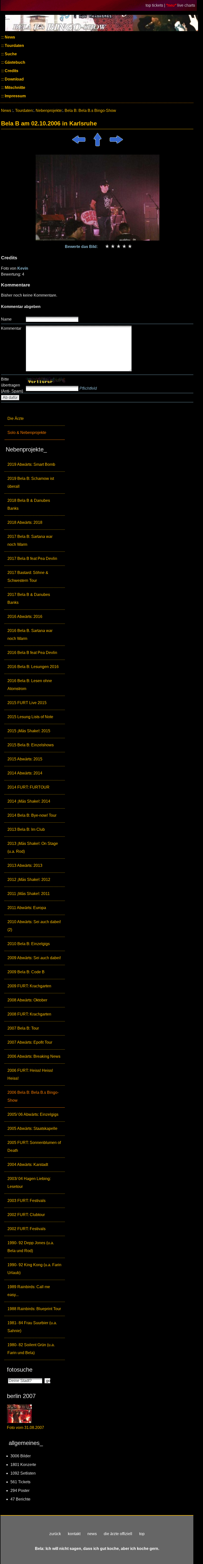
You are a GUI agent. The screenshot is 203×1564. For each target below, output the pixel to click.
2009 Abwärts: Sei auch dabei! (34, 958)
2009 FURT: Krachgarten (29, 986)
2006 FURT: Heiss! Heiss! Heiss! (30, 1074)
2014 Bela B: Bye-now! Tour (31, 815)
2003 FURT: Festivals (26, 1200)
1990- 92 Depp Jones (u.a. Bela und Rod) (30, 1247)
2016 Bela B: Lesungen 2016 (33, 667)
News (9, 37)
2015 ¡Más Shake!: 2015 (28, 731)
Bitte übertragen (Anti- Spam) (12, 385)
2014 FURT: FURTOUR (28, 787)
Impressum (15, 96)
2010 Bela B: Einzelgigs (28, 944)
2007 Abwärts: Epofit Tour (29, 1042)
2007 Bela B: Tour (23, 1028)
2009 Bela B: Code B (26, 972)
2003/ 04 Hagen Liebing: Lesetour (29, 1183)
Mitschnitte (14, 87)
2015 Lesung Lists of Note (30, 717)
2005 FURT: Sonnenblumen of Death (34, 1146)
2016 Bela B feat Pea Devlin (32, 652)
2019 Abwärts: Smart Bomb (31, 464)
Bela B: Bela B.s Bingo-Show (90, 110)
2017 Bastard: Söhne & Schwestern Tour (27, 576)
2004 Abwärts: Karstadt (27, 1164)
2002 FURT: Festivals (26, 1229)
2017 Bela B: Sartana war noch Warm (29, 540)
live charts (186, 5)
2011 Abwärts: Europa (26, 908)
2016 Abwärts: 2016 (24, 616)
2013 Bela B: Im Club (26, 829)
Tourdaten (14, 45)
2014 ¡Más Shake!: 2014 (28, 801)
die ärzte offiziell (118, 1534)
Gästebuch (14, 62)
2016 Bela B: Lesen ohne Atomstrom (29, 685)
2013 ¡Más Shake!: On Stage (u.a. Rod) (32, 847)
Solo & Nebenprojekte (26, 432)
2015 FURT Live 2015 (27, 703)
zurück (55, 1534)
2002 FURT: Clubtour (26, 1215)
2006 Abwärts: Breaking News (33, 1056)
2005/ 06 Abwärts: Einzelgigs (32, 1114)
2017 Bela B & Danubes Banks (28, 598)
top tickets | (156, 5)
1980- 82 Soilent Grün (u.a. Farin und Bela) (31, 1349)
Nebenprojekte (49, 110)
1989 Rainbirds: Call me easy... (28, 1291)
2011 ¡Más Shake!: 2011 (28, 894)
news (92, 1534)
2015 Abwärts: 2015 (24, 759)
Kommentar (11, 328)
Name (6, 319)
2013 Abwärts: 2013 (24, 865)
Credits (11, 71)
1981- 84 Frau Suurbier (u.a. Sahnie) (32, 1327)
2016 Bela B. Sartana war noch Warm (29, 635)
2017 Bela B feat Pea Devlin (32, 558)
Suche (10, 54)
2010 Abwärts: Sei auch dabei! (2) (34, 926)
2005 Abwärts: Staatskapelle (32, 1128)
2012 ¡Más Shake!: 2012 (28, 879)
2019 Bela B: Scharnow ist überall (30, 482)
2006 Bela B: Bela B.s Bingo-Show (33, 1096)
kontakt (74, 1534)
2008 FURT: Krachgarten (29, 1014)
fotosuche (19, 1369)
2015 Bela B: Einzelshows (30, 745)
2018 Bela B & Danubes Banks (28, 504)
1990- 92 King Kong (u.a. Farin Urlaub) (34, 1269)
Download (14, 79)
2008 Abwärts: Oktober (27, 1000)
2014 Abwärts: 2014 (24, 773)
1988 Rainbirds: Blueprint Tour (34, 1309)
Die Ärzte (15, 418)
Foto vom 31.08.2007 (25, 1427)
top (142, 1534)
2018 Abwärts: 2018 (24, 522)
